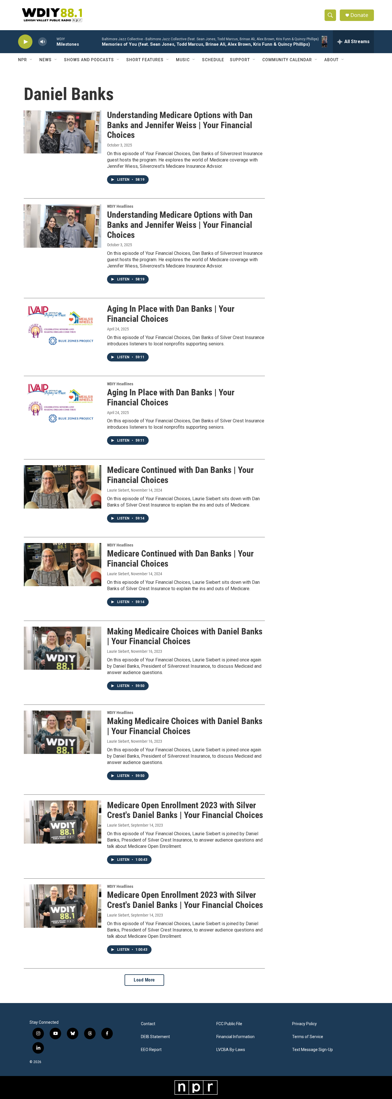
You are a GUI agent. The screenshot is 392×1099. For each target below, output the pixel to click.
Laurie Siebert (118, 490)
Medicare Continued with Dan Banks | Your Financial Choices (180, 475)
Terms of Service (307, 1037)
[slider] (52, 42)
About (331, 59)
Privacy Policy (304, 1024)
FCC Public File (229, 1024)
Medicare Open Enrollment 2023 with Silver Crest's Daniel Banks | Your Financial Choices (185, 810)
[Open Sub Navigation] (31, 59)
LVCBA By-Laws (230, 1050)
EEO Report (151, 1050)
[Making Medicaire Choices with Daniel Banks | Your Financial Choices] (62, 648)
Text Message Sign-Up (312, 1050)
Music (183, 59)
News (45, 59)
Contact (148, 1024)
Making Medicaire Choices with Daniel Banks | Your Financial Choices (185, 636)
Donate (359, 15)
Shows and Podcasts (89, 59)
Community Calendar (287, 59)
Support (240, 59)
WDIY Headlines (120, 206)
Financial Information (235, 1037)
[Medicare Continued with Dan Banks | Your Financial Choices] (62, 486)
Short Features (145, 59)
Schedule (213, 59)
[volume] (42, 41)
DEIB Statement (155, 1037)
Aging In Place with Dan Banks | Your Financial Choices (170, 314)
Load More (144, 980)
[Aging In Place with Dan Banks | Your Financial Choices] (62, 325)
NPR (22, 59)
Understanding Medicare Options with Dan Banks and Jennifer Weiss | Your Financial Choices (180, 125)
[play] (25, 42)
